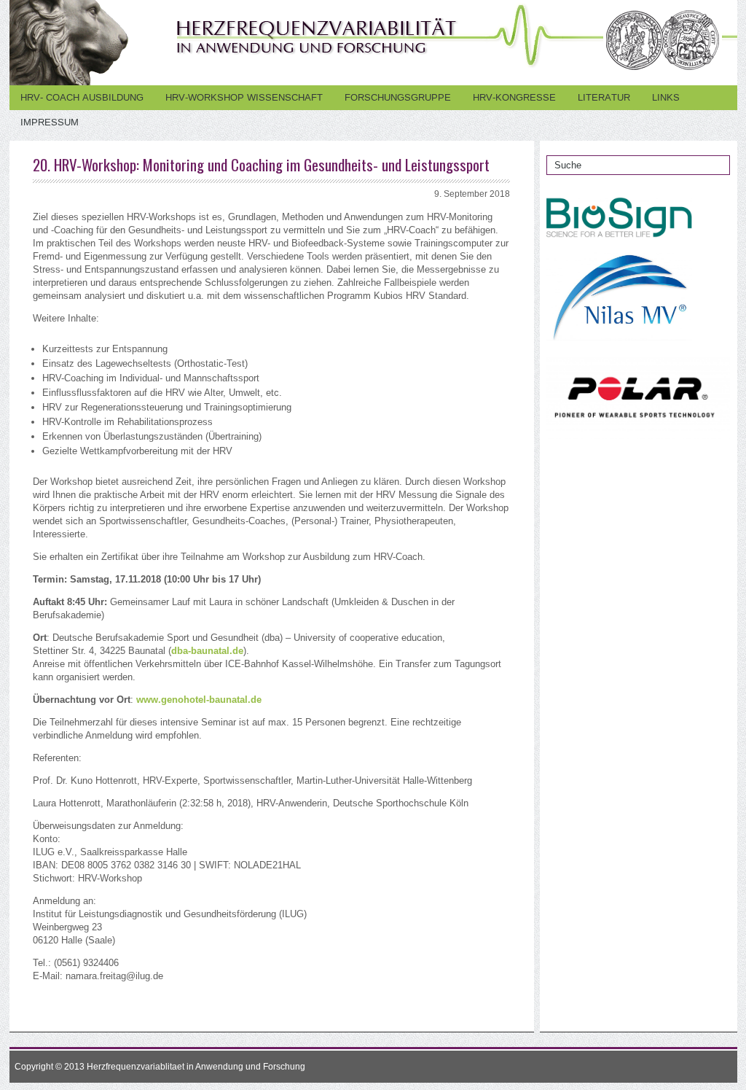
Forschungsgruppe (398, 97)
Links (666, 97)
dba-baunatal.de (207, 650)
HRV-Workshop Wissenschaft (244, 97)
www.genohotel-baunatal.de (199, 699)
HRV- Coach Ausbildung (82, 97)
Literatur (604, 97)
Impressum (49, 122)
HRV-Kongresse (514, 97)
